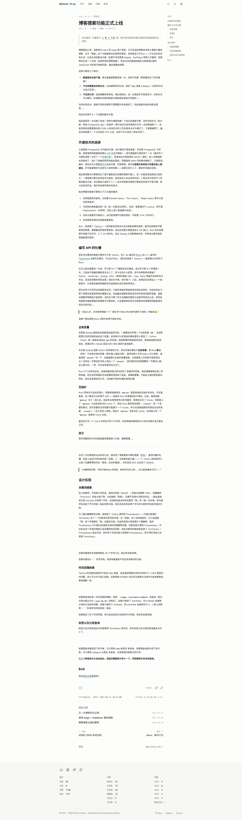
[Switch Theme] (181, 4)
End (169, 60)
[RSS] (174, 4)
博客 (101, 29)
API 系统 (111, 153)
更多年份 (158, 802)
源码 (143, 455)
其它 (171, 37)
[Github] (81, 770)
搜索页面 (87, 676)
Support (169, 813)
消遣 (90, 4)
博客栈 (96, 16)
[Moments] (68, 770)
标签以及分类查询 (177, 55)
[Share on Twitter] (156, 688)
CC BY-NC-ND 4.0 (152, 697)
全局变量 (173, 29)
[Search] (168, 4)
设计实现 (171, 42)
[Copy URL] (161, 688)
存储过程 (106, 157)
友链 (105, 4)
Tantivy (111, 29)
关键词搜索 (174, 47)
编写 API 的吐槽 (174, 25)
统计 (61, 777)
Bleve (139, 255)
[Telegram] (74, 770)
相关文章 (83, 707)
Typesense (84, 258)
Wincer (67, 4)
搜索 (93, 29)
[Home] (61, 770)
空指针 (172, 33)
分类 (109, 777)
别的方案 (104, 164)
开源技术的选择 (174, 21)
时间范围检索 (175, 51)
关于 (82, 4)
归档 (98, 4)
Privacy (158, 813)
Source (179, 813)
